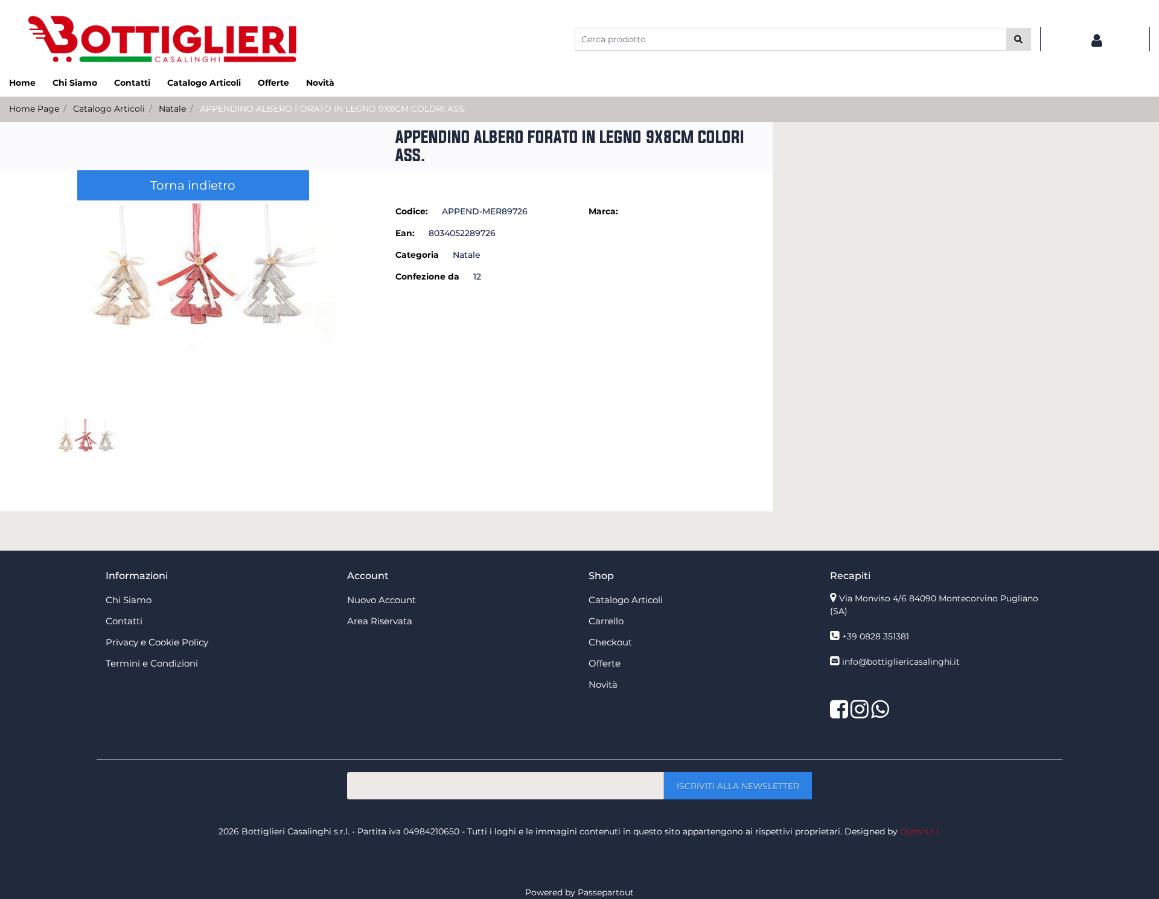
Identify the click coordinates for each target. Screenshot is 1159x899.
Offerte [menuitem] (273, 82)
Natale (172, 108)
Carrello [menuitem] (606, 621)
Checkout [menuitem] (610, 642)
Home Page (34, 108)
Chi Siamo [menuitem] (75, 82)
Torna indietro (192, 185)
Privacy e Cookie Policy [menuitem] (157, 642)
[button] (1018, 39)
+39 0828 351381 (875, 636)
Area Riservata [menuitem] (379, 621)
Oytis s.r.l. (920, 831)
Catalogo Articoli (109, 108)
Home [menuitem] (22, 82)
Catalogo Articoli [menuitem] (204, 82)
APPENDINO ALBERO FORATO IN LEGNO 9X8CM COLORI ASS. (333, 108)
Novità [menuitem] (320, 82)
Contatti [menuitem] (132, 82)
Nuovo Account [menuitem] (381, 600)
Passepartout (606, 892)
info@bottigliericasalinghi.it (901, 661)
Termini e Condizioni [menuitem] (152, 663)
